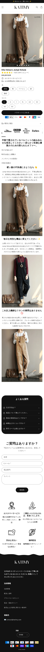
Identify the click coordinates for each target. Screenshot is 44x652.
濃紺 (5, 94)
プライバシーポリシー (11, 598)
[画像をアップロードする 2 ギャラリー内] (17, 65)
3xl (37, 102)
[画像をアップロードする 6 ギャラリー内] (26, 65)
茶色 (5, 89)
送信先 (22, 490)
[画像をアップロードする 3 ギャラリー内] (19, 65)
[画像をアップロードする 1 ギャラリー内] (15, 65)
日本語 (21, 635)
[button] (2, 7)
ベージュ (22, 89)
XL (23, 102)
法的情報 (7, 589)
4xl (5, 107)
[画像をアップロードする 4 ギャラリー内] (21, 65)
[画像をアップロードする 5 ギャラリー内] (24, 65)
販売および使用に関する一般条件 (15, 608)
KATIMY (23, 649)
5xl (12, 107)
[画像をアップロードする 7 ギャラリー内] (28, 65)
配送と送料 (8, 594)
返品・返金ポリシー (10, 603)
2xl (30, 102)
